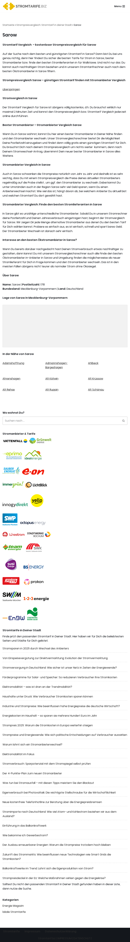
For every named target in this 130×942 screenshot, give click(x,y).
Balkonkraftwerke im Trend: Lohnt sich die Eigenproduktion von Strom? (48, 868)
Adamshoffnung (13, 363)
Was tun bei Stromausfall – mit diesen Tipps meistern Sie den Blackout (48, 783)
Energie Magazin (13, 906)
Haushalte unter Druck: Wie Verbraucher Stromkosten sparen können (48, 696)
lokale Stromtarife (14, 912)
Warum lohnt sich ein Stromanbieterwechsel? (32, 744)
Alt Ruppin (51, 390)
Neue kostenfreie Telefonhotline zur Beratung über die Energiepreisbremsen (52, 802)
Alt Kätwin (51, 379)
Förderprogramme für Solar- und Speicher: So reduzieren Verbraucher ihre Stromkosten (60, 677)
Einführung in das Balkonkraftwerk (24, 826)
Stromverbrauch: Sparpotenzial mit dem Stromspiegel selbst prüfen (47, 764)
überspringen (11, 89)
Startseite (8, 25)
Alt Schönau (96, 390)
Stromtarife (11, 931)
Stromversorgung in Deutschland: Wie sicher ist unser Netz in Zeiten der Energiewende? (60, 668)
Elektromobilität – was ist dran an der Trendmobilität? (37, 687)
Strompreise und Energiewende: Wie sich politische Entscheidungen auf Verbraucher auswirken (65, 735)
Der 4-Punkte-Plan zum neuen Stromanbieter (32, 773)
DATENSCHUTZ (82, 938)
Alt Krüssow (95, 379)
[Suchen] (123, 421)
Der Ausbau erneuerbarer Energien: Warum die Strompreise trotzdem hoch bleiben (57, 845)
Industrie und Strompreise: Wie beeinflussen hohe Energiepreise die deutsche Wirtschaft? (61, 706)
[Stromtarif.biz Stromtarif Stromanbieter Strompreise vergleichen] (26, 6)
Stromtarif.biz (47, 938)
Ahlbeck (93, 363)
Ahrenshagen (11, 379)
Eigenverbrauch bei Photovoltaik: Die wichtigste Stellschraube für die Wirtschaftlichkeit (59, 793)
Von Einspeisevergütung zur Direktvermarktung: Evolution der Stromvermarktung (55, 658)
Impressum (32, 931)
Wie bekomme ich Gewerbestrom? (25, 835)
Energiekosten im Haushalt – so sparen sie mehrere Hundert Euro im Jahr (50, 716)
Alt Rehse (9, 390)
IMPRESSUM (65, 938)
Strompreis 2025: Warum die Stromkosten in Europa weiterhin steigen (48, 725)
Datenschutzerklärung (60, 931)
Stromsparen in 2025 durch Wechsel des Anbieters (36, 648)
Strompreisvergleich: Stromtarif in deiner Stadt (44, 25)
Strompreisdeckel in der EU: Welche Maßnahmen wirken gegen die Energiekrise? (54, 878)
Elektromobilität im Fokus (18, 754)
